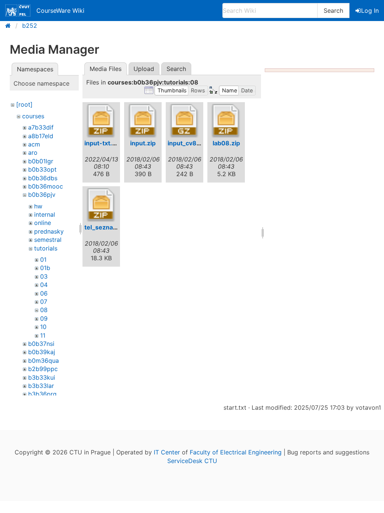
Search (333, 10)
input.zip (143, 143)
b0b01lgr (40, 161)
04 (44, 284)
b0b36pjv (42, 194)
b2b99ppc (43, 369)
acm (34, 144)
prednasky (49, 231)
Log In (370, 10)
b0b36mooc (45, 186)
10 (43, 326)
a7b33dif (41, 127)
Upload (144, 68)
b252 (29, 25)
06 (44, 293)
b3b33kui (41, 377)
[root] (24, 104)
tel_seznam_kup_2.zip (117, 227)
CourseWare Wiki (60, 10)
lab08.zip (226, 143)
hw (38, 206)
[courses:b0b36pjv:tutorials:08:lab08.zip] (226, 121)
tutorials (45, 248)
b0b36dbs (42, 178)
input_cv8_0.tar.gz (195, 143)
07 (43, 301)
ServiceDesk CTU (192, 461)
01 (43, 259)
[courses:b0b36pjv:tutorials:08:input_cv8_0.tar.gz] (184, 121)
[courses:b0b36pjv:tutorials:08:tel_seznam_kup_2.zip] (101, 205)
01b (45, 268)
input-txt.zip (102, 143)
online (42, 222)
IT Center (167, 452)
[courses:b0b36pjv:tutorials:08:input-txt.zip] (101, 121)
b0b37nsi (41, 343)
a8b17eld (40, 136)
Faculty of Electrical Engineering (236, 452)
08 (44, 310)
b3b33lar (41, 385)
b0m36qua (43, 360)
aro (33, 152)
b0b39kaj (41, 352)
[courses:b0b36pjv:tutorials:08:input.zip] (143, 121)
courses (33, 116)
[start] (10, 25)
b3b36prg (42, 394)
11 (42, 335)
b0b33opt (42, 169)
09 (44, 318)
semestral (48, 239)
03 (44, 276)
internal (44, 214)
